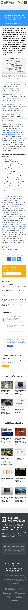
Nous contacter (9, 563)
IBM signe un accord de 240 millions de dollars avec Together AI (20, 392)
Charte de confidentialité (14, 567)
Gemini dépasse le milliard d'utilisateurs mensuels (20, 481)
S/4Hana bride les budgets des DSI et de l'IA (13, 290)
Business (4, 12)
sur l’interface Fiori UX (13, 204)
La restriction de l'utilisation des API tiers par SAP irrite (13, 294)
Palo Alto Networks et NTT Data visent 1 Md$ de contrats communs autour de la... (20, 441)
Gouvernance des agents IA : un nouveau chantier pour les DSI (6, 440)
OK (23, 273)
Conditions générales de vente (14, 568)
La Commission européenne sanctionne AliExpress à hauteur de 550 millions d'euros (5, 411)
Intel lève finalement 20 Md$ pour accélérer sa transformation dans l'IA (20, 500)
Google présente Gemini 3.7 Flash (19, 459)
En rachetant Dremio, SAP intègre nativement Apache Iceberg (14, 299)
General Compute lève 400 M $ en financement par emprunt (6, 392)
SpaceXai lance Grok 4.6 (7, 479)
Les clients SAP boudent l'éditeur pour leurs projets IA (13, 305)
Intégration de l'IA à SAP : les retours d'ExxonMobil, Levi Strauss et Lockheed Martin (14, 285)
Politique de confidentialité (11, 342)
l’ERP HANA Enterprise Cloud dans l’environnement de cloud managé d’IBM (13, 132)
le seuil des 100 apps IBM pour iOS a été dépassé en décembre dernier (14, 226)
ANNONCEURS (19, 563)
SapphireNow (16, 240)
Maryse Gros (5, 248)
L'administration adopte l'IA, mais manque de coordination (19, 410)
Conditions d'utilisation (21, 342)
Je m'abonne (5, 365)
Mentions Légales (14, 565)
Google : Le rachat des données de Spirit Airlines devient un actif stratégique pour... (6, 461)
